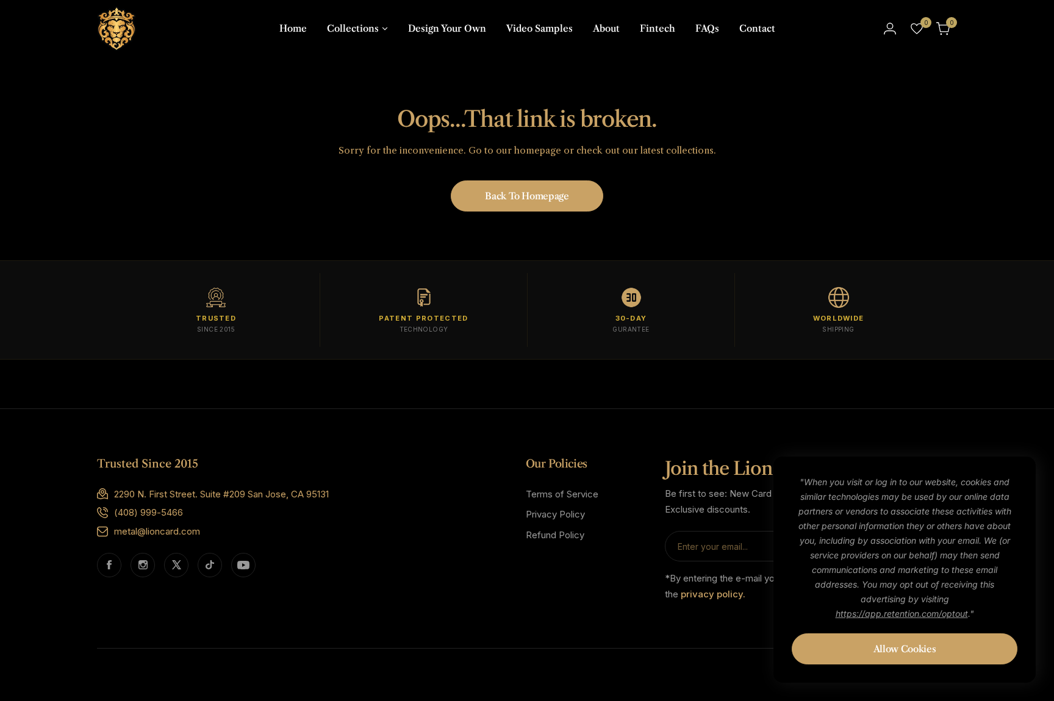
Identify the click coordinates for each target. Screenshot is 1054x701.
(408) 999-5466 (148, 512)
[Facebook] (109, 565)
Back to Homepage (526, 196)
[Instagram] (143, 565)
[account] (890, 28)
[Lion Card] (116, 28)
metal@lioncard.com (157, 531)
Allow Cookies (904, 649)
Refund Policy (555, 535)
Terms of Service (562, 494)
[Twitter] (176, 565)
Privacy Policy (555, 514)
